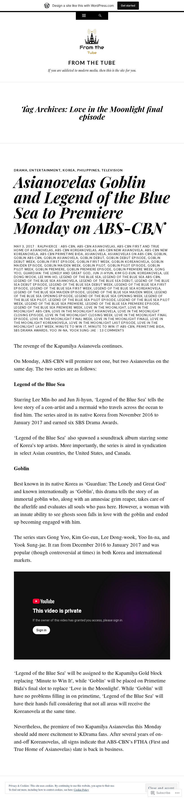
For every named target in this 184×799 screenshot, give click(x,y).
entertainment (45, 170)
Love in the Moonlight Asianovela (84, 311)
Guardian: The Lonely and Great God (57, 273)
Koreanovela (150, 273)
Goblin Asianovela (61, 258)
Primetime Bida (150, 326)
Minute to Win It (71, 326)
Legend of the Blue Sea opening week (109, 296)
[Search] (100, 16)
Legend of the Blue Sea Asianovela (45, 281)
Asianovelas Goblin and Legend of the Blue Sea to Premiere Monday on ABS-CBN (92, 204)
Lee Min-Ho (47, 277)
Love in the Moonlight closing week (79, 315)
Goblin (160, 254)
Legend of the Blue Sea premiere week (48, 307)
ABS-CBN (68, 246)
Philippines (88, 170)
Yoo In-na (59, 330)
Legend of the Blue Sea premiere (54, 303)
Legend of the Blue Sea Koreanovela (127, 288)
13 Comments (112, 330)
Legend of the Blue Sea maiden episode (49, 292)
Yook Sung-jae (83, 330)
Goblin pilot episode (126, 265)
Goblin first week (93, 261)
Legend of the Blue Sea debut (106, 281)
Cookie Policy (81, 789)
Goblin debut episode (126, 258)
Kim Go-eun (125, 273)
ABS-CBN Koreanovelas (75, 250)
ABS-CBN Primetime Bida (61, 254)
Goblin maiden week (62, 265)
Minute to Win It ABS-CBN (111, 326)
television (112, 170)
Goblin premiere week (133, 269)
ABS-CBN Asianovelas (96, 246)
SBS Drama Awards (31, 330)
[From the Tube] (92, 42)
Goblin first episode (56, 261)
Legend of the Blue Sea (80, 277)
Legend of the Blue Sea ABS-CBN (131, 277)
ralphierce (47, 246)
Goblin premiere (50, 269)
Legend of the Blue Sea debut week (81, 284)
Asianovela (95, 254)
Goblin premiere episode (89, 269)
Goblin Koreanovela (130, 261)
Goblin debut (92, 258)
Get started (128, 5)
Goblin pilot (94, 265)
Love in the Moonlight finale (121, 319)
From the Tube (92, 63)
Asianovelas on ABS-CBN (130, 254)
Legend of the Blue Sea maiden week (120, 292)
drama (20, 170)
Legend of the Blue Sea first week (61, 288)
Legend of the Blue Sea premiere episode (122, 303)
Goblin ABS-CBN (28, 258)
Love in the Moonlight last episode (102, 322)
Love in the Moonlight (105, 307)
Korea (69, 170)
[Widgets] (84, 16)
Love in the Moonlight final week (61, 319)
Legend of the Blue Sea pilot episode (82, 300)
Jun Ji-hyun (103, 273)
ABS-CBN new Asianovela (121, 250)
